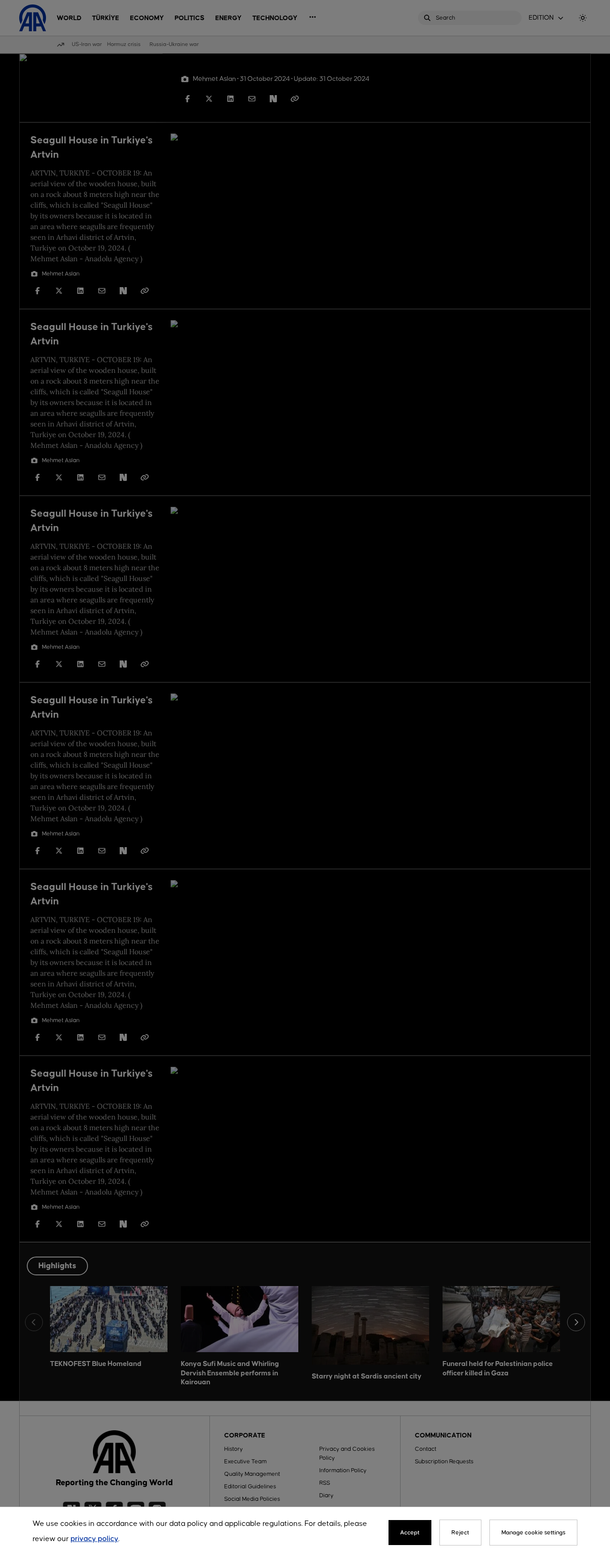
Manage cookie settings (533, 1532)
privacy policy (94, 1539)
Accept (410, 1532)
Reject (460, 1532)
